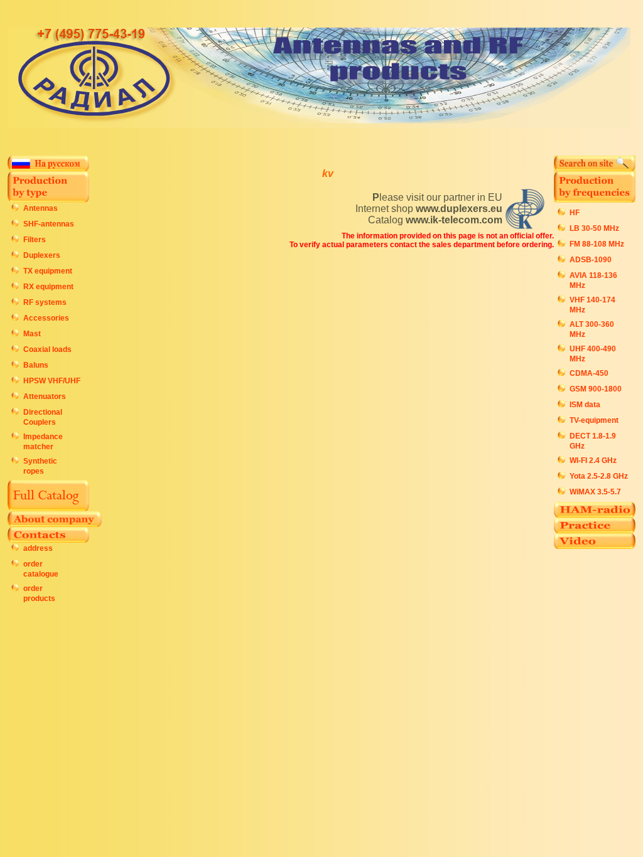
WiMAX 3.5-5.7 (595, 491)
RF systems (45, 302)
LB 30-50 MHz (594, 228)
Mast (32, 333)
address (38, 548)
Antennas (40, 208)
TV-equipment (594, 420)
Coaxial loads (47, 349)
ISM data (585, 404)
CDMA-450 (589, 373)
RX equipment (48, 286)
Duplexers (41, 255)
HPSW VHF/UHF (51, 380)
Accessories (46, 318)
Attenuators (44, 396)
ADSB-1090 (591, 259)
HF (575, 212)
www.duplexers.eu (459, 208)
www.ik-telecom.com (454, 220)
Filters (34, 239)
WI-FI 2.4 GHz (593, 460)
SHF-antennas (48, 224)
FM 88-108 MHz (597, 244)
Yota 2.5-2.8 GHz (599, 476)
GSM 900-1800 (596, 389)
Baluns (35, 365)
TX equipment (47, 271)
